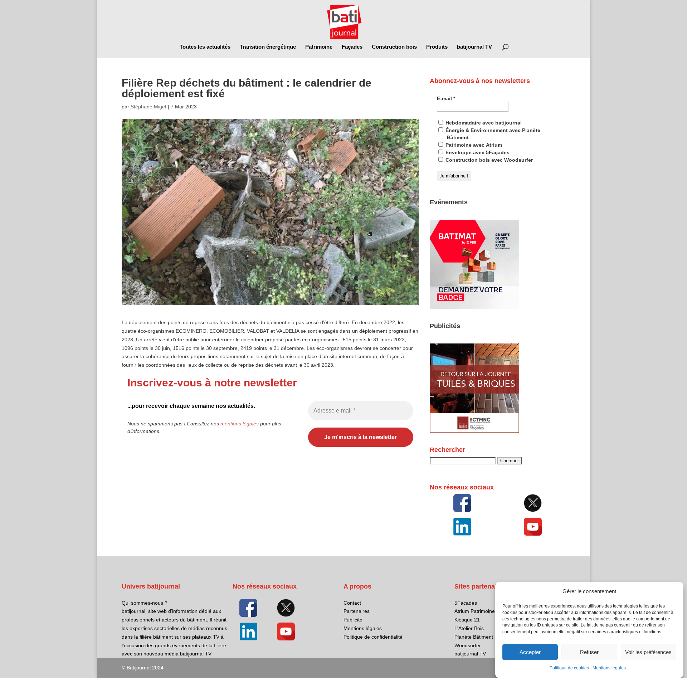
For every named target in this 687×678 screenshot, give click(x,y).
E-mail (446, 98)
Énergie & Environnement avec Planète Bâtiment (492, 133)
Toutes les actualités (205, 47)
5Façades (465, 603)
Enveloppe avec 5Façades (477, 152)
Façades (352, 47)
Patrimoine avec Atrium (473, 145)
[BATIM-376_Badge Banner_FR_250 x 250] (474, 307)
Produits (437, 47)
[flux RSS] (462, 503)
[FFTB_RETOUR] (474, 431)
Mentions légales (609, 667)
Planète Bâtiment (473, 637)
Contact (352, 603)
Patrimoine (318, 47)
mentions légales (239, 423)
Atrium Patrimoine (474, 611)
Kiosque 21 (467, 620)
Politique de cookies (569, 667)
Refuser (589, 652)
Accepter (530, 652)
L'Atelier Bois (469, 628)
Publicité (353, 620)
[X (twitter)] (532, 503)
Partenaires (357, 611)
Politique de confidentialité (373, 637)
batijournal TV (474, 47)
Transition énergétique (268, 47)
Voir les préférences (648, 652)
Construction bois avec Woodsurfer (488, 160)
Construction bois (394, 47)
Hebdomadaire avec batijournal (483, 123)
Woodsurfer (467, 645)
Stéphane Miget (148, 106)
